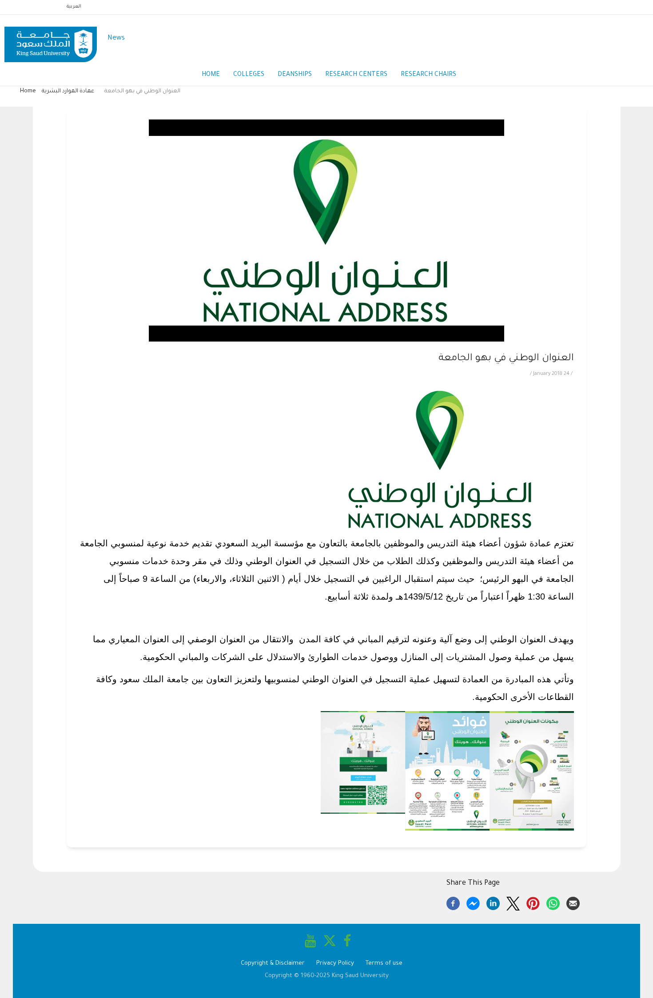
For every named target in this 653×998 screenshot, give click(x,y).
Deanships (295, 75)
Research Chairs (428, 75)
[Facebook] (453, 902)
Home (211, 75)
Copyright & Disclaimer (273, 963)
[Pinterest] (533, 902)
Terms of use (384, 963)
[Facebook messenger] (473, 902)
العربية (74, 6)
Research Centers (356, 75)
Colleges (248, 75)
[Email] (573, 902)
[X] (513, 902)
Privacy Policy (335, 963)
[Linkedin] (493, 902)
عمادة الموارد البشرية (68, 91)
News (116, 38)
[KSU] (50, 39)
